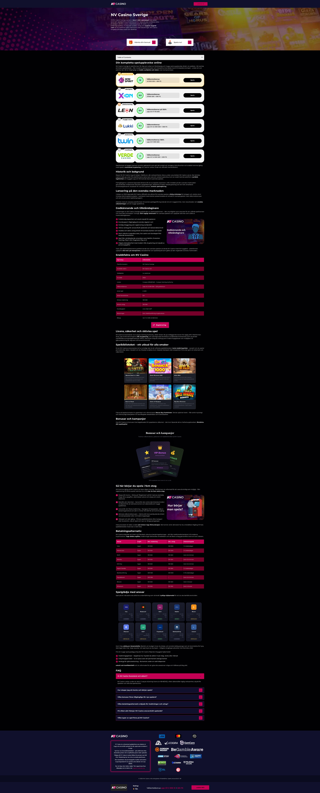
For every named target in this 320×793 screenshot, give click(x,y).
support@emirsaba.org (139, 768)
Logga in (200, 4)
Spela (192, 80)
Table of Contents (124, 57)
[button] (160, 676)
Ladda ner (200, 787)
